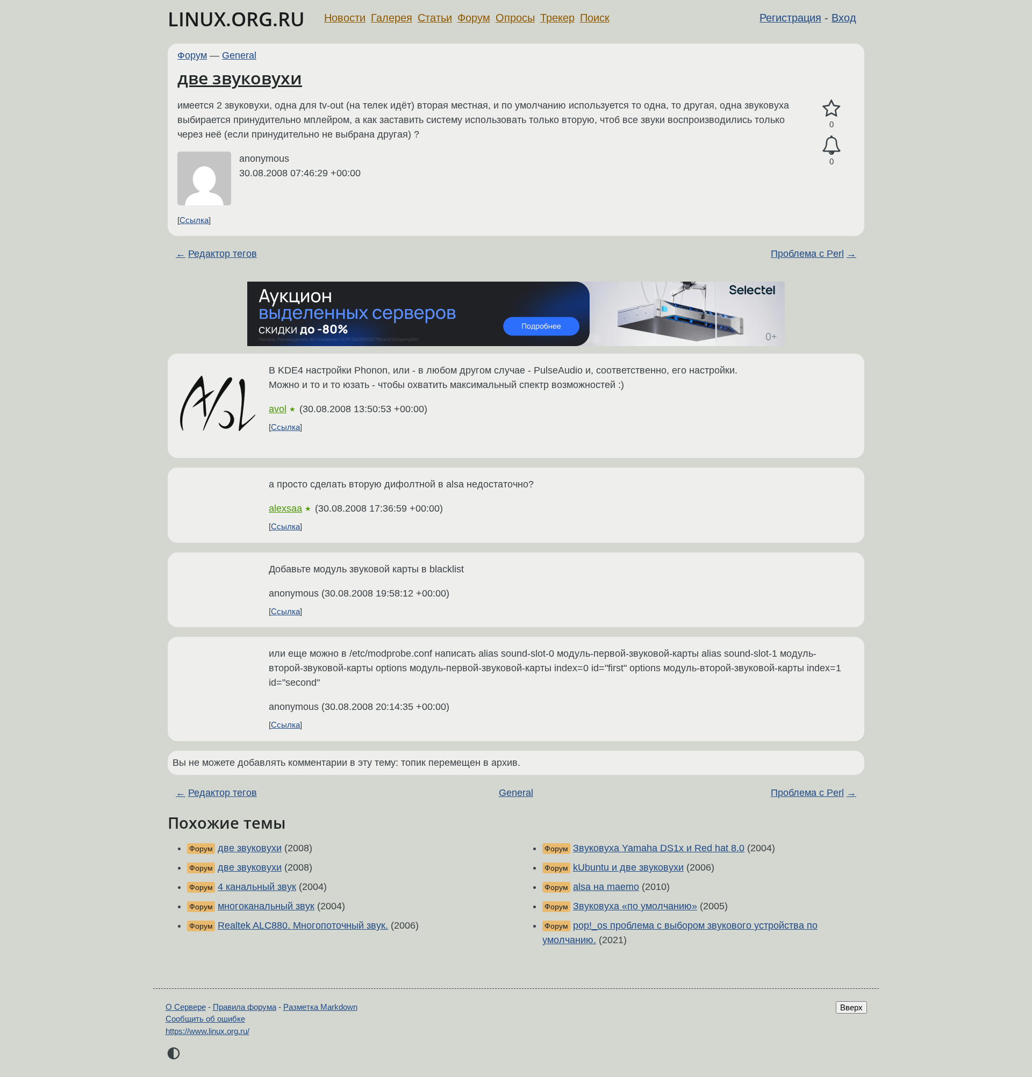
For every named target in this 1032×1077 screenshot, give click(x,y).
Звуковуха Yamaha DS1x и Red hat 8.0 (658, 848)
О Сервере (186, 1006)
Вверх (851, 1007)
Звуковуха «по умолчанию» (635, 906)
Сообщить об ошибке (205, 1018)
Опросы (515, 18)
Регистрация (790, 18)
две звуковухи (239, 77)
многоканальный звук (266, 906)
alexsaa (285, 508)
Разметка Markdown (320, 1006)
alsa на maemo (606, 886)
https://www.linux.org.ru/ (207, 1031)
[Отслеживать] (831, 145)
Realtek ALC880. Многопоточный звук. (303, 925)
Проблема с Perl (807, 253)
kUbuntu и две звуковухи (628, 867)
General (239, 55)
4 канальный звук (257, 886)
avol (277, 409)
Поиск (595, 18)
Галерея (391, 18)
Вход (844, 18)
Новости (345, 18)
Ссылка (194, 220)
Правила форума (244, 1006)
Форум (473, 18)
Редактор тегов (222, 253)
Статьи (435, 18)
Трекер (557, 18)
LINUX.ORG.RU (236, 19)
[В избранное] (831, 109)
